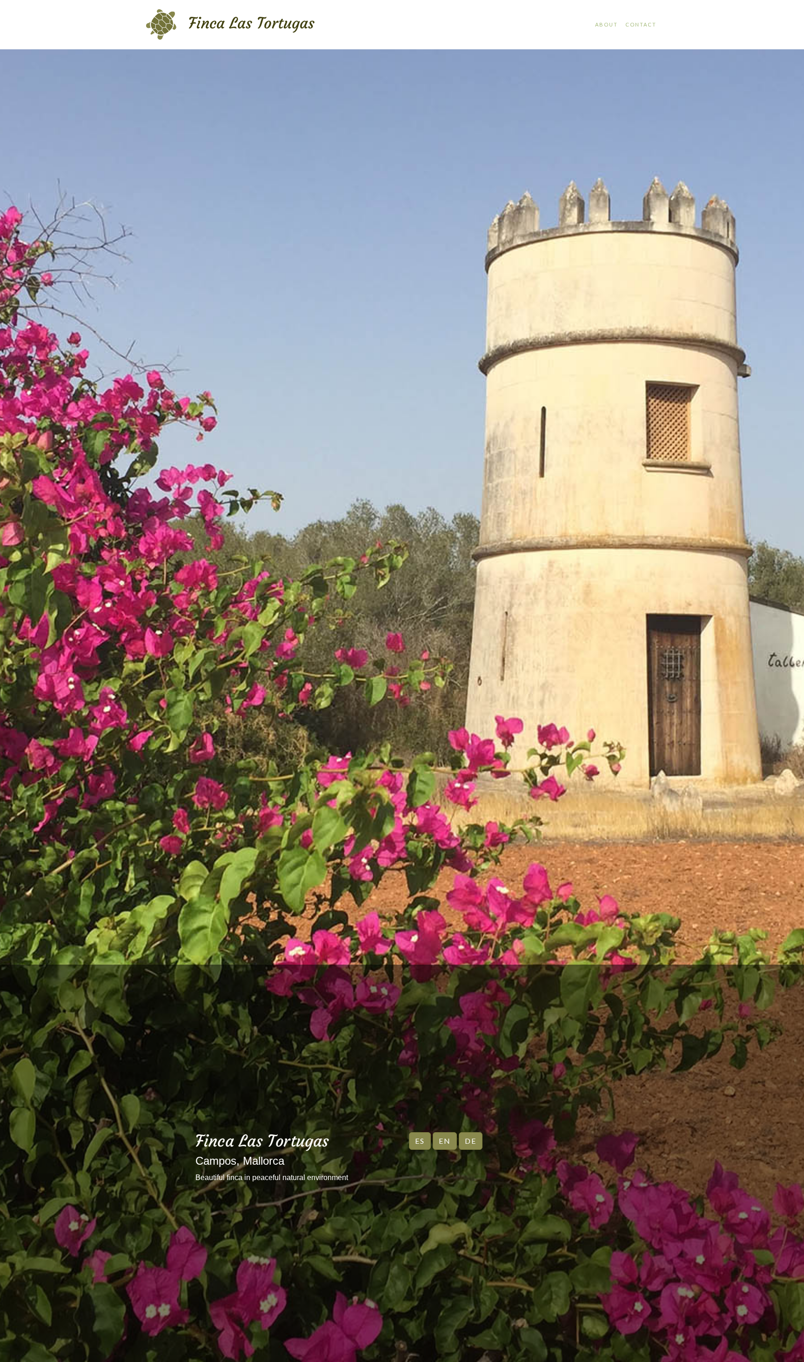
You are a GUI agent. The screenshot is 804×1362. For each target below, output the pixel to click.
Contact (641, 24)
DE (470, 1140)
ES (420, 1140)
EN (445, 1140)
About (606, 24)
